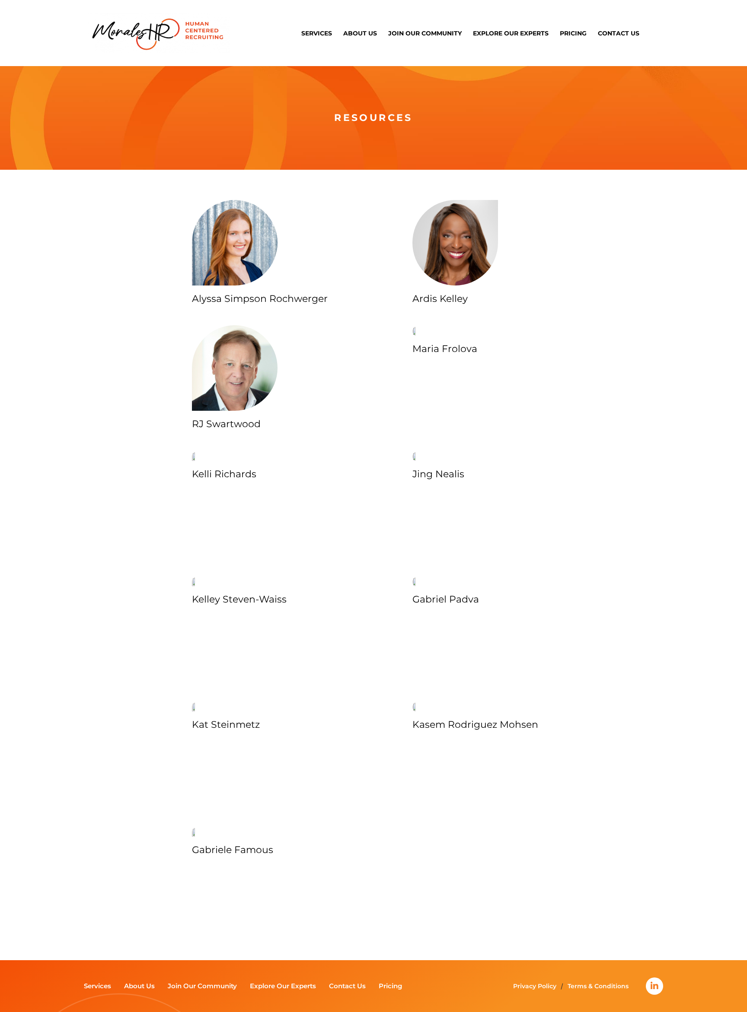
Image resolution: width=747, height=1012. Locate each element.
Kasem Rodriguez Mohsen (475, 724)
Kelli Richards (224, 474)
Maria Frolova (444, 349)
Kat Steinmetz (226, 724)
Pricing (573, 33)
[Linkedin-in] (654, 986)
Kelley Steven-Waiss (239, 599)
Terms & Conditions (598, 986)
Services (316, 33)
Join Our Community (425, 33)
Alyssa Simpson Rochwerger (260, 299)
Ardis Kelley (440, 299)
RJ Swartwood (226, 424)
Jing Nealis (438, 474)
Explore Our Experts (511, 33)
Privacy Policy (534, 986)
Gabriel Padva (445, 599)
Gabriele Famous (232, 850)
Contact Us (618, 33)
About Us (360, 33)
